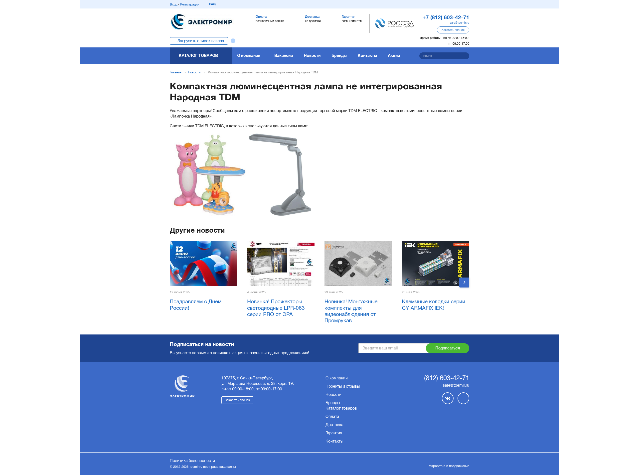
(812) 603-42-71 (446, 378)
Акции (394, 55)
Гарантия (333, 433)
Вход (173, 4)
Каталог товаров (198, 55)
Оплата (332, 416)
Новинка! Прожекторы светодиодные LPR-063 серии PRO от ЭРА (276, 308)
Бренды (339, 55)
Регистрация (189, 4)
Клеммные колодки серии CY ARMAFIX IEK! (433, 305)
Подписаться (447, 348)
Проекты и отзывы (342, 386)
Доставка (334, 425)
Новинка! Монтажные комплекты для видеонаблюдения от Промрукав (350, 311)
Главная (175, 72)
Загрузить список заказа (200, 41)
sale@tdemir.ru (459, 22)
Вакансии (283, 55)
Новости (312, 55)
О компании (248, 55)
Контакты (367, 55)
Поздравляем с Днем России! (195, 305)
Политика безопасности (192, 461)
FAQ (212, 4)
